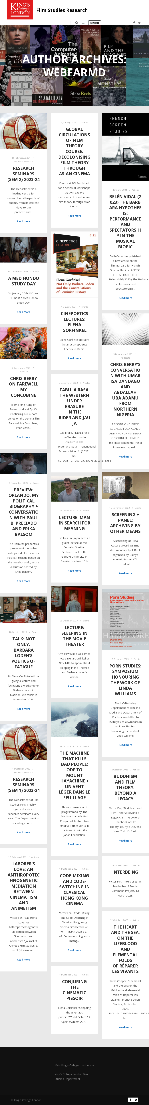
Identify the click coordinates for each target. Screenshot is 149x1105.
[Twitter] (139, 22)
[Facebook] (134, 22)
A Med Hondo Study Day (23, 281)
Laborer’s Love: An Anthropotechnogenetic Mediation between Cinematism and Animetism (24, 886)
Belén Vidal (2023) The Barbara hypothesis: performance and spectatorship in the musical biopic (125, 221)
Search (94, 23)
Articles (135, 189)
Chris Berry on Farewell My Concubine (23, 386)
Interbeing (125, 872)
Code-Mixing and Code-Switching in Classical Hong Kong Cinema (74, 889)
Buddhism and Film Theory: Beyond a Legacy (125, 787)
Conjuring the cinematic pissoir (74, 990)
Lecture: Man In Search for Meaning (74, 522)
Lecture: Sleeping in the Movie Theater (74, 636)
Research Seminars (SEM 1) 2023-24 (23, 784)
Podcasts (125, 357)
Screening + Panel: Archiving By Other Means (125, 523)
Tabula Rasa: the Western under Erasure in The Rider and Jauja (74, 406)
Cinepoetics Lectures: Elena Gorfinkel (74, 322)
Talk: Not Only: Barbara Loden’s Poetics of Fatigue (23, 652)
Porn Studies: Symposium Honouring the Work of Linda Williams (125, 680)
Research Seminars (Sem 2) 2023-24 (23, 173)
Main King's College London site (74, 1065)
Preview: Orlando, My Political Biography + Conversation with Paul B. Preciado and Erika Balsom (24, 512)
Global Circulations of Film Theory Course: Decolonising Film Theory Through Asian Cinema (74, 151)
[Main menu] (83, 23)
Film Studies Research (62, 10)
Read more (23, 221)
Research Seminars (23, 161)
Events (84, 122)
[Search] (76, 23)
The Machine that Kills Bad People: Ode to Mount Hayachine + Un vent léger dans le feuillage (74, 775)
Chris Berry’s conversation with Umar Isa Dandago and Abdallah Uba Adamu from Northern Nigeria (125, 389)
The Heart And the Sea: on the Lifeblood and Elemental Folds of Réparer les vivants (125, 949)
